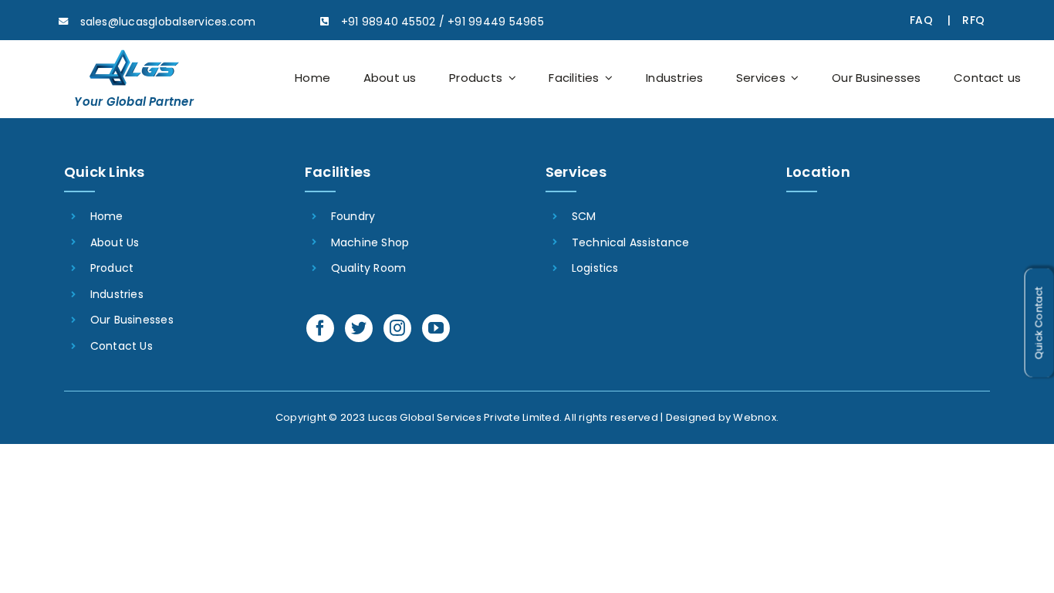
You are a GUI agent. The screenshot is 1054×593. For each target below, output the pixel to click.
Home (106, 216)
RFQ (973, 20)
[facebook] (320, 328)
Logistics (595, 268)
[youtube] (436, 328)
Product (112, 268)
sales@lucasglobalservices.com (168, 21)
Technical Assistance (631, 242)
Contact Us (121, 346)
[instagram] (397, 328)
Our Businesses (132, 319)
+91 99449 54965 (496, 21)
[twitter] (358, 328)
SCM (584, 216)
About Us (115, 242)
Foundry (353, 216)
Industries (117, 294)
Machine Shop (370, 242)
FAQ (921, 20)
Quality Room (369, 268)
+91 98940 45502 (388, 21)
